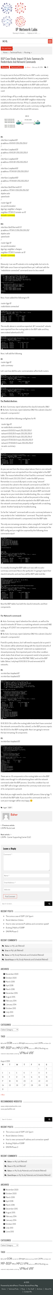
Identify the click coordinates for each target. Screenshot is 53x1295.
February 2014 (11, 1000)
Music (23, 1289)
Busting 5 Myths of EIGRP (15, 927)
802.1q (2, 1043)
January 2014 (11, 1004)
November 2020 (12, 974)
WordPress (14, 1285)
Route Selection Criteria (14, 920)
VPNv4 (23, 1053)
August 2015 (10, 997)
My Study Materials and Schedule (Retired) (28, 955)
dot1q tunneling (30, 1043)
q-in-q (33, 1048)
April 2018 (9, 985)
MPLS (14, 1048)
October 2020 (11, 978)
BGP (10, 807)
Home (4, 1289)
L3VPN (40, 1043)
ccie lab (14, 1043)
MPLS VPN (22, 1048)
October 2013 (11, 1008)
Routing (27, 52)
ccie (9, 1042)
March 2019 (10, 981)
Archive (39, 1289)
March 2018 (10, 989)
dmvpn (22, 1042)
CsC (18, 1043)
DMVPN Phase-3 (12, 931)
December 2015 (12, 993)
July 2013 (9, 1012)
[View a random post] (3, 41)
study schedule (10, 1054)
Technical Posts (16, 52)
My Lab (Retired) (18, 946)
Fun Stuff (31, 1289)
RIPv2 (37, 1048)
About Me (48, 1289)
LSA (50, 1043)
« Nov (3, 1094)
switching (16, 1054)
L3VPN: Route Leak (8, 828)
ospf (30, 1048)
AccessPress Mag (31, 1285)
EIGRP (35, 1043)
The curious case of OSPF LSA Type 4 (19, 916)
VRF (31, 1053)
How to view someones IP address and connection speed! (27, 924)
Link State (45, 1043)
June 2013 (10, 1016)
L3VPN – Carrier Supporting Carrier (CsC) (16, 837)
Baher (28, 67)
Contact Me (28, 1292)
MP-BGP (6, 1047)
